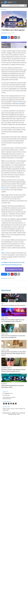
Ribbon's (3, 253)
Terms (18, 414)
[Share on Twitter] (9, 37)
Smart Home (4, 318)
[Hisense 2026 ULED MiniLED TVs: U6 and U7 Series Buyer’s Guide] (14, 378)
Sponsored (3, 9)
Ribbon (17, 103)
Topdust (8, 408)
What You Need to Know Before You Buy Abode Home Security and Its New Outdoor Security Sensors (13, 353)
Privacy (14, 414)
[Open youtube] (11, 403)
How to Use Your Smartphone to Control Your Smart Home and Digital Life (13, 336)
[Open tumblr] (13, 403)
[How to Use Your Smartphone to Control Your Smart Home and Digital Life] (14, 328)
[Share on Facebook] (4, 37)
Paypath (21, 408)
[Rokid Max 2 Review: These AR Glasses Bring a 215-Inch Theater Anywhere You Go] (14, 362)
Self (2, 303)
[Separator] (18, 37)
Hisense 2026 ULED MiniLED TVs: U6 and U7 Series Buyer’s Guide (12, 386)
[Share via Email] (15, 37)
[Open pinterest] (8, 403)
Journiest (17, 408)
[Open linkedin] (16, 403)
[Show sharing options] (26, 47)
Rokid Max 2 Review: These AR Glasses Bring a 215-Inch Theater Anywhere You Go (13, 370)
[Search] (25, 6)
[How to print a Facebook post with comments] (14, 298)
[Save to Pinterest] (12, 37)
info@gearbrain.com (8, 393)
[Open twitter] (4, 403)
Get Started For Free (14, 269)
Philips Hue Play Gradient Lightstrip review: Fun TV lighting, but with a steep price (13, 320)
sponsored (4, 33)
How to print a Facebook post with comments (13, 305)
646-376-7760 (6, 395)
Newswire (4, 383)
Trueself (12, 408)
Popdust (4, 408)
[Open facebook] (6, 403)
